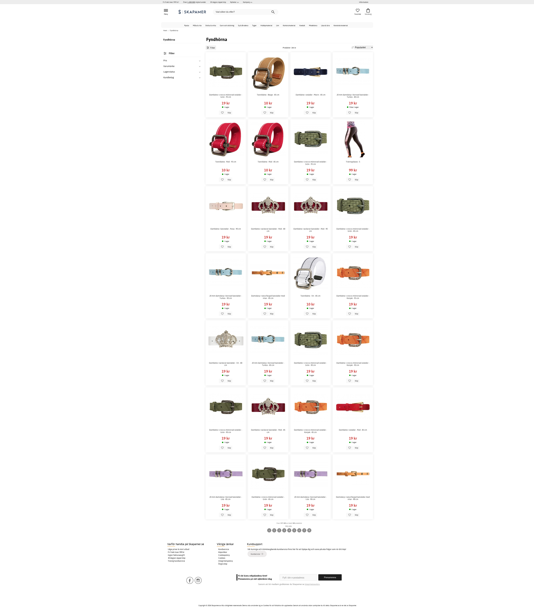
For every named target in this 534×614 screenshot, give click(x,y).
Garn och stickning (227, 25)
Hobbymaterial (266, 25)
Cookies (221, 558)
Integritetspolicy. (312, 584)
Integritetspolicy (225, 561)
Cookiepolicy (224, 555)
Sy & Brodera (243, 25)
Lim (277, 25)
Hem (165, 30)
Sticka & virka (210, 25)
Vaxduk (302, 25)
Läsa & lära (325, 25)
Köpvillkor (222, 552)
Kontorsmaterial (289, 25)
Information (363, 2)
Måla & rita (197, 25)
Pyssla (186, 25)
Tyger (254, 25)
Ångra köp (222, 564)
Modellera (313, 25)
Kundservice (223, 549)
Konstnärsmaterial (341, 25)
